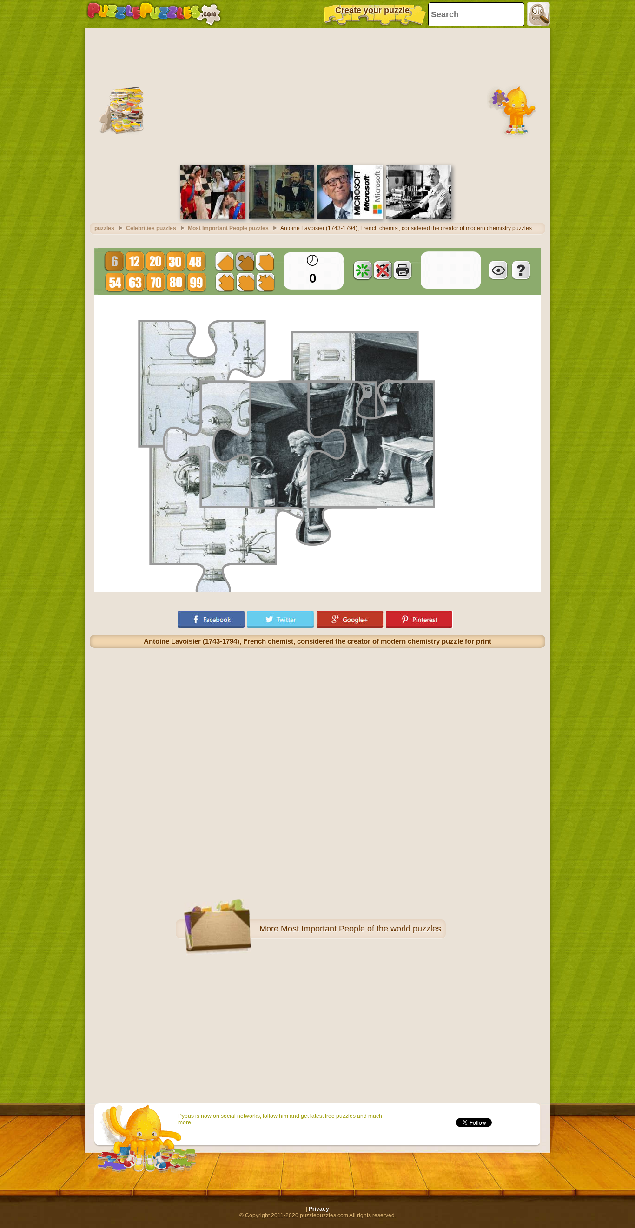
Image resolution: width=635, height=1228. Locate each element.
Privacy (319, 1209)
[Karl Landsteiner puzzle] (418, 217)
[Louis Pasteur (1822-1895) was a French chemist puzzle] (281, 217)
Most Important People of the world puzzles (361, 928)
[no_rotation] (382, 270)
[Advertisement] (317, 95)
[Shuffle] (362, 270)
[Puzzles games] (154, 14)
